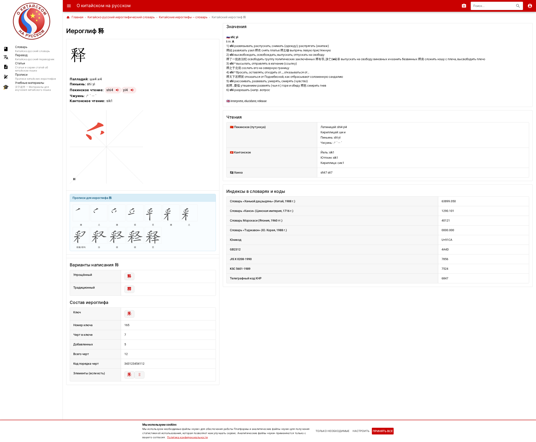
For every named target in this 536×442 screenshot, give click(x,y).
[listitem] (31, 49)
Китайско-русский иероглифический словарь (121, 17)
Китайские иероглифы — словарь (183, 17)
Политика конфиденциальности (187, 437)
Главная (74, 17)
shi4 (109, 90)
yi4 (125, 90)
